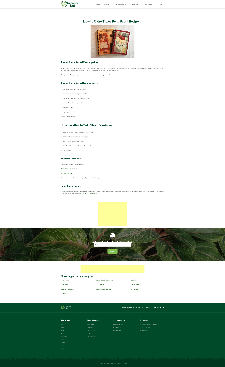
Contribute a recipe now (89, 194)
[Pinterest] (163, 307)
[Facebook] (155, 307)
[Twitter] (161, 307)
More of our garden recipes (69, 169)
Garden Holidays (66, 178)
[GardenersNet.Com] (69, 4)
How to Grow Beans (67, 173)
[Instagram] (158, 307)
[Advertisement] (112, 214)
